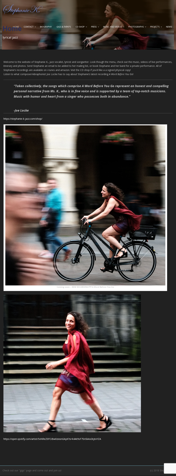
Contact (29, 26)
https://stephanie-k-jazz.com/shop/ (22, 118)
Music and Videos (112, 26)
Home (16, 26)
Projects (155, 26)
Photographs (136, 26)
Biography (46, 26)
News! (169, 26)
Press (94, 26)
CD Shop (80, 26)
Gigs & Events (64, 26)
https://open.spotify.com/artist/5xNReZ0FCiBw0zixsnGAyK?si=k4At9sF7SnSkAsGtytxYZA (52, 439)
